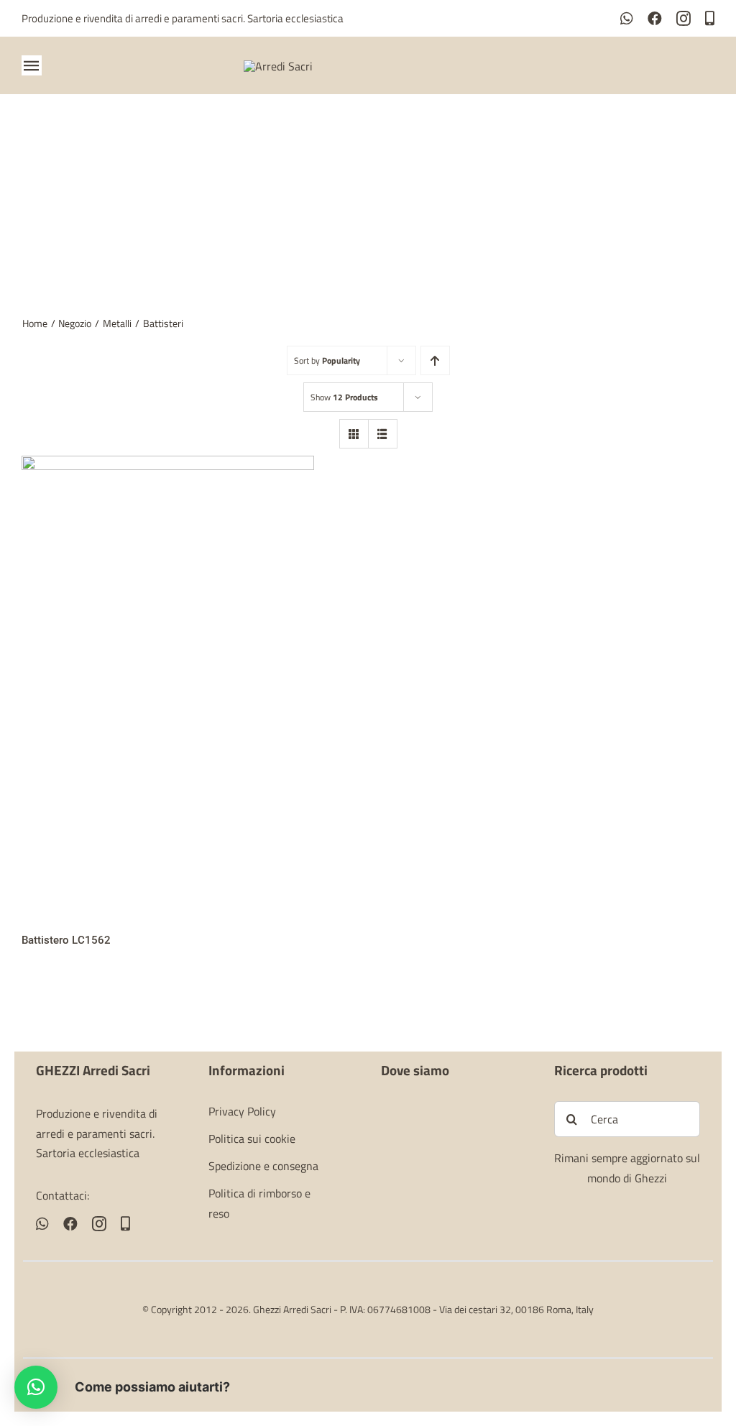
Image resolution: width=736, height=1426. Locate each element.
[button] (36, 1387)
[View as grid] (354, 434)
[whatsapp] (626, 19)
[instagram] (683, 19)
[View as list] (383, 434)
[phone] (709, 19)
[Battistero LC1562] (168, 465)
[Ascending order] (435, 360)
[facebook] (655, 19)
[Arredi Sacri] (278, 66)
